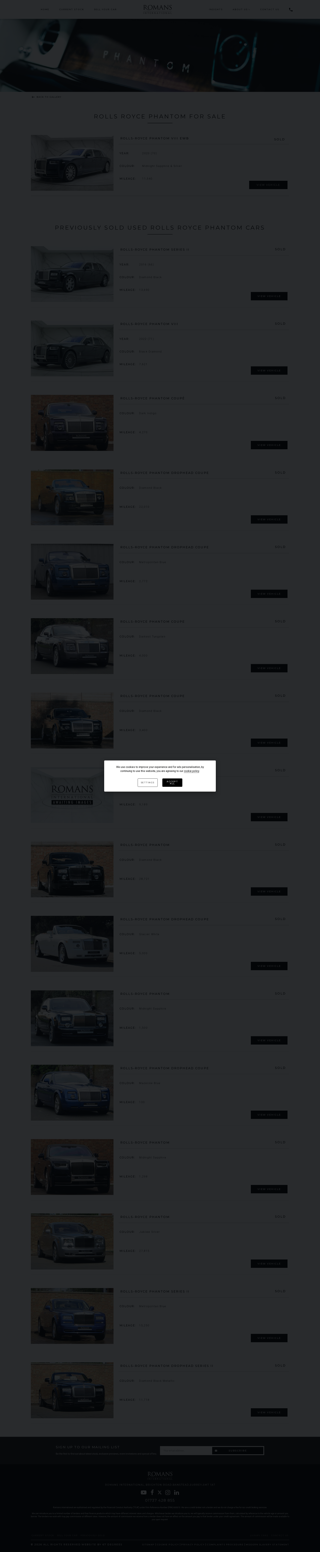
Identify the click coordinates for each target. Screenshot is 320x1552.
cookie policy (191, 771)
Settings (147, 782)
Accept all (172, 782)
